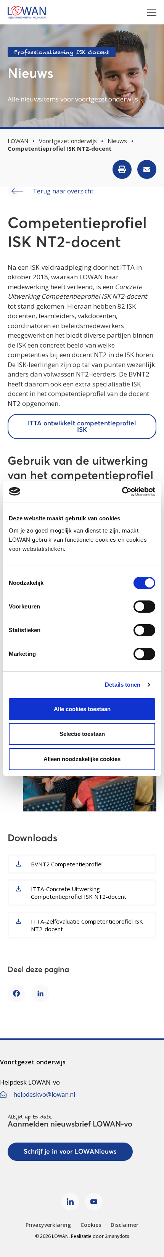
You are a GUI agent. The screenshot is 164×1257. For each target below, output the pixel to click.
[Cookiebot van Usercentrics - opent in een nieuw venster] (121, 492)
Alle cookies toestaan (82, 709)
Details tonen (122, 684)
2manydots (117, 1236)
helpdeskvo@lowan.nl (44, 1094)
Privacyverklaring (48, 1224)
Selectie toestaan (82, 734)
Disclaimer (124, 1224)
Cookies (90, 1224)
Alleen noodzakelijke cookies (82, 759)
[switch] (144, 606)
